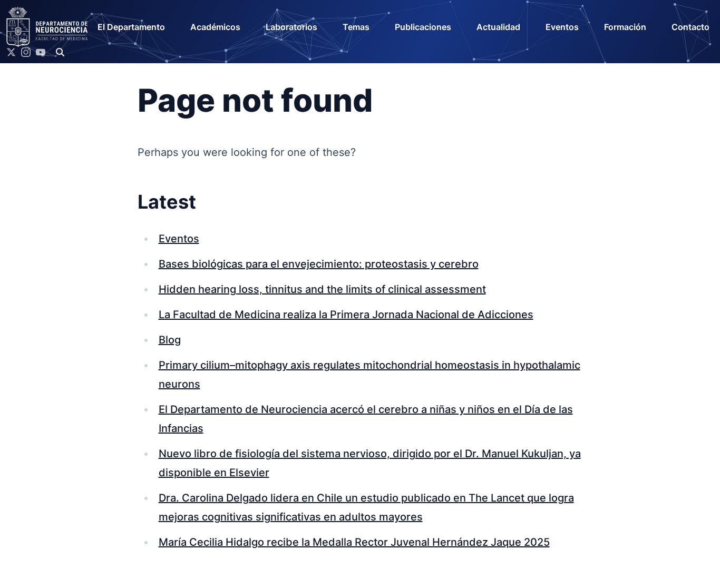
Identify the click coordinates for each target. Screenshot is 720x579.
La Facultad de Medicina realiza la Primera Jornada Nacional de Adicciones (346, 314)
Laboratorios (291, 27)
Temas (356, 27)
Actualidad (498, 27)
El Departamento (131, 27)
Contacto (690, 27)
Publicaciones (423, 27)
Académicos (215, 27)
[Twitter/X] (11, 52)
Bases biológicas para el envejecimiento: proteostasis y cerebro (319, 264)
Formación (625, 27)
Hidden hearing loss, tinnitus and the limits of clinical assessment (322, 289)
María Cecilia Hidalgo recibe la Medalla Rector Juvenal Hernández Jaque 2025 (354, 542)
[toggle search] (60, 52)
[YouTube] (40, 52)
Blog (170, 339)
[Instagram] (26, 52)
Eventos (562, 27)
